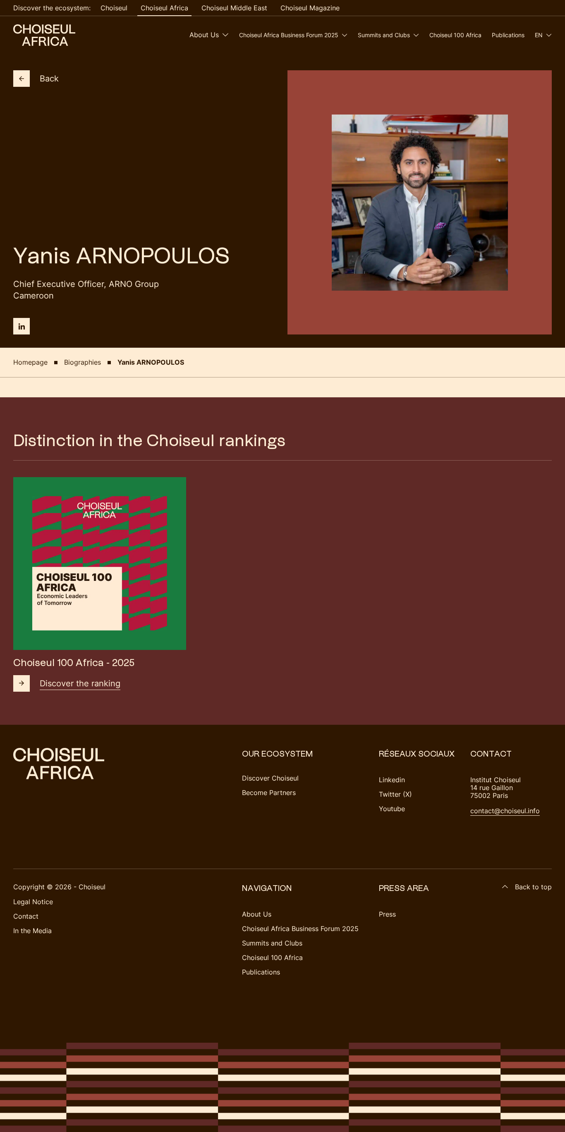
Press (387, 914)
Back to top (533, 887)
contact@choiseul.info (505, 811)
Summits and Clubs (384, 34)
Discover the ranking (80, 683)
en (539, 34)
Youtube (392, 809)
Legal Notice (33, 902)
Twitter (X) (395, 794)
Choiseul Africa (164, 8)
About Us (204, 35)
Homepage (30, 362)
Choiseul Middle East (234, 8)
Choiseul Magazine (310, 8)
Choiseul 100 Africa (455, 34)
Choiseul (114, 8)
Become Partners (269, 792)
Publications (508, 34)
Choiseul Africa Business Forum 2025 (288, 34)
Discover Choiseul (270, 778)
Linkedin (392, 780)
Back (49, 79)
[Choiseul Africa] (44, 35)
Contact (25, 916)
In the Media (32, 931)
